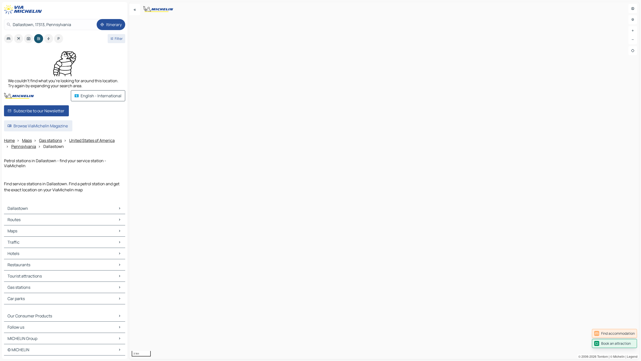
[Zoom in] (632, 30)
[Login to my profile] (632, 8)
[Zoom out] (632, 39)
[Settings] (632, 19)
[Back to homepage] (24, 9)
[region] (384, 180)
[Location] (632, 50)
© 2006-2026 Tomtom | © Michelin (601, 356)
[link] (614, 333)
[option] (8, 38)
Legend (632, 356)
